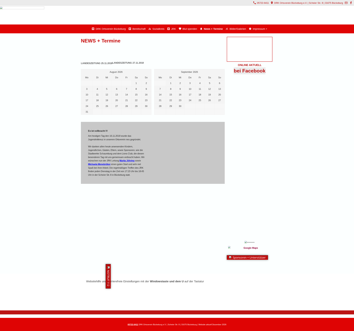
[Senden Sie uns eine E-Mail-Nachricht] (346, 3)
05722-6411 (262, 3)
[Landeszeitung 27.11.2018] (128, 52)
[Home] (87, 28)
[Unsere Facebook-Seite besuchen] (351, 3)
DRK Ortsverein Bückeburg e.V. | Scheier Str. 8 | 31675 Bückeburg (309, 3)
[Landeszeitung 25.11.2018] (96, 52)
